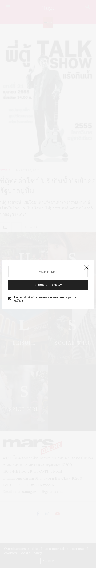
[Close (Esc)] (86, 267)
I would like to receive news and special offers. (45, 299)
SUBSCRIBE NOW (48, 285)
